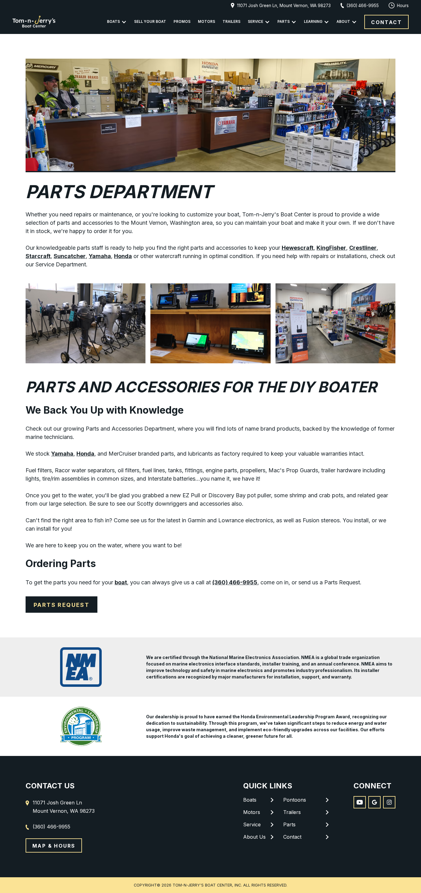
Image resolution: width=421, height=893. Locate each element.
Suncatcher (70, 256)
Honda (123, 256)
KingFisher (331, 247)
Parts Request (61, 605)
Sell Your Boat (150, 21)
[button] (117, 22)
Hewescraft (297, 247)
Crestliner (363, 247)
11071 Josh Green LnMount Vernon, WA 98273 (64, 806)
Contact (386, 22)
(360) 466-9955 (234, 582)
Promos (182, 21)
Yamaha (100, 256)
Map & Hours (53, 846)
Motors (206, 21)
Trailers (231, 21)
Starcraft (38, 256)
